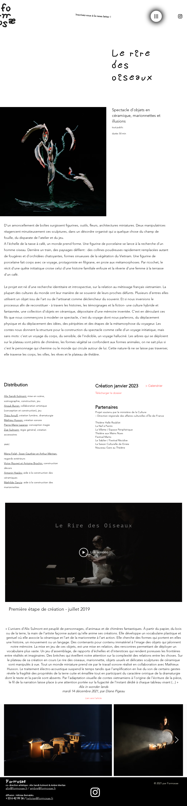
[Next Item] (177, 740)
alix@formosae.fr (16, 788)
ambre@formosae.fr (43, 788)
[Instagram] (180, 16)
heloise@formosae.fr (39, 798)
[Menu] (156, 16)
